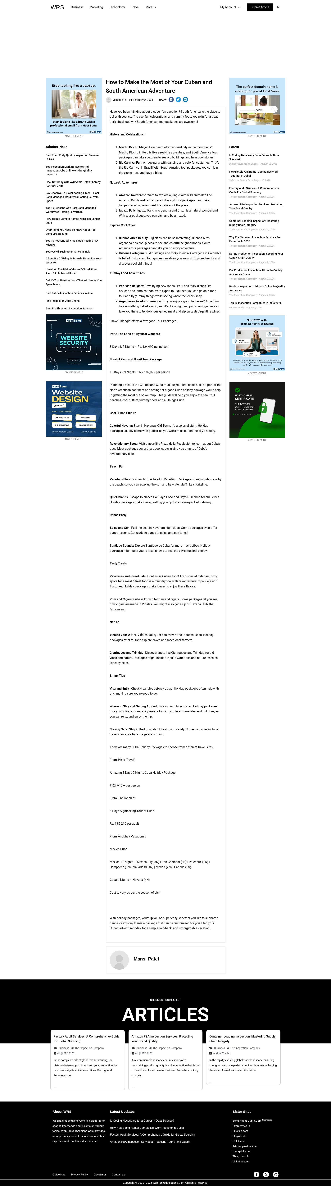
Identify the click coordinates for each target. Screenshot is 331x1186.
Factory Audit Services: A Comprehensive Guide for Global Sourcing (152, 1134)
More (149, 7)
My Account (228, 7)
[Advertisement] (165, 43)
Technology (117, 7)
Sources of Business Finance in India (68, 251)
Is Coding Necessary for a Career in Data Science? (142, 1120)
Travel (135, 7)
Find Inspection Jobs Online (63, 300)
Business (77, 7)
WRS (57, 7)
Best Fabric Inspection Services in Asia (69, 293)
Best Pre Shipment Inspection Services (69, 308)
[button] (260, 7)
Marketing (96, 7)
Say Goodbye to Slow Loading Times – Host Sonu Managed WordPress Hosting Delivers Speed (72, 197)
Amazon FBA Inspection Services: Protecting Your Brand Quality (150, 1141)
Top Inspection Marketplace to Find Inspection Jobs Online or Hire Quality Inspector (69, 170)
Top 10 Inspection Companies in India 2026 (255, 302)
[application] (154, 7)
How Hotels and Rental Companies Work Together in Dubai (147, 1127)
